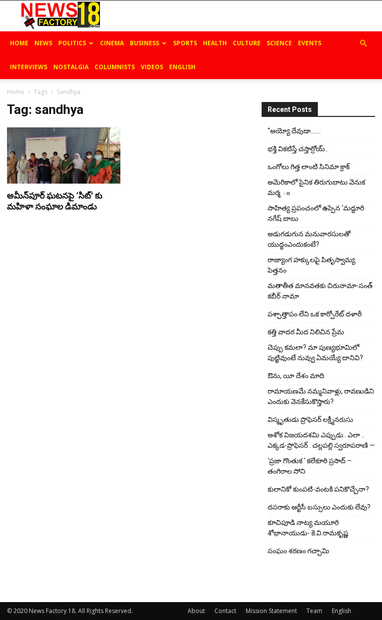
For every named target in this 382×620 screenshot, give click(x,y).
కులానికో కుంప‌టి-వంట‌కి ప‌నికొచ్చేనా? (318, 489)
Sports (185, 43)
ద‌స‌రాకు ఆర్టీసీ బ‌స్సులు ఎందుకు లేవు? (319, 507)
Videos (152, 67)
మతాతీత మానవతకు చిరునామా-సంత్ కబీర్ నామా (320, 291)
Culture (247, 43)
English (182, 67)
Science (279, 43)
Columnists (115, 67)
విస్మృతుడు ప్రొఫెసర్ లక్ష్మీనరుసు (310, 419)
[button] (363, 43)
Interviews (28, 67)
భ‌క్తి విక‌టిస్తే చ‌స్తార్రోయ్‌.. (298, 149)
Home (19, 43)
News (43, 43)
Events (309, 43)
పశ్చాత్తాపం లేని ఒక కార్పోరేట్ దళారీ (315, 314)
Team (314, 611)
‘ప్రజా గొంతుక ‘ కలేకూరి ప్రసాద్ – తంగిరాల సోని (310, 466)
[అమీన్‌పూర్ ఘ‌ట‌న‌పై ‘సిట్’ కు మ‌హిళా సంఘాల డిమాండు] (63, 155)
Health (215, 43)
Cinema (112, 43)
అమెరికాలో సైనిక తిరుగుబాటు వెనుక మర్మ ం (316, 187)
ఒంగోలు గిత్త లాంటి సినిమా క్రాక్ (309, 167)
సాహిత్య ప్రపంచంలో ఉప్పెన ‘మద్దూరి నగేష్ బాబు (316, 213)
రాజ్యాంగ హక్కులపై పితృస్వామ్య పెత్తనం (311, 265)
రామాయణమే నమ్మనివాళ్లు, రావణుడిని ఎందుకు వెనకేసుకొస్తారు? (321, 396)
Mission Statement (271, 611)
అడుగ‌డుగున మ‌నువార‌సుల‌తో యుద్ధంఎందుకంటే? (309, 239)
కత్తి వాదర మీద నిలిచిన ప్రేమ (306, 332)
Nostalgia (71, 67)
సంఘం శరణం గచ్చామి (298, 551)
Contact (225, 611)
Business (144, 43)
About (196, 611)
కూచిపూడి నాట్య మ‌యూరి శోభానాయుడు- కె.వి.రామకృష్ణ (308, 527)
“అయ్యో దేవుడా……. (294, 131)
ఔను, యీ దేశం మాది (296, 376)
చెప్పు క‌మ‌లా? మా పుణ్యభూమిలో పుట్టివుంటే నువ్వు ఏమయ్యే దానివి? (315, 352)
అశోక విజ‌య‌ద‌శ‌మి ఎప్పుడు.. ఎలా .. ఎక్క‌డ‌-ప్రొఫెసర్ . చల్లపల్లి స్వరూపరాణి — (321, 440)
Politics (72, 43)
